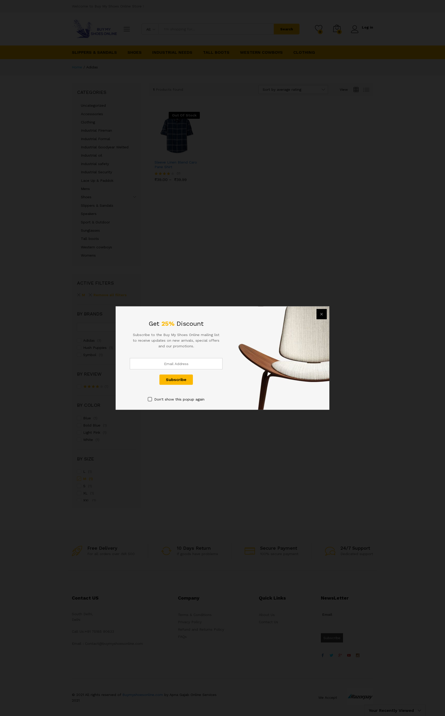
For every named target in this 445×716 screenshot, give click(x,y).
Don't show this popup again (179, 399)
